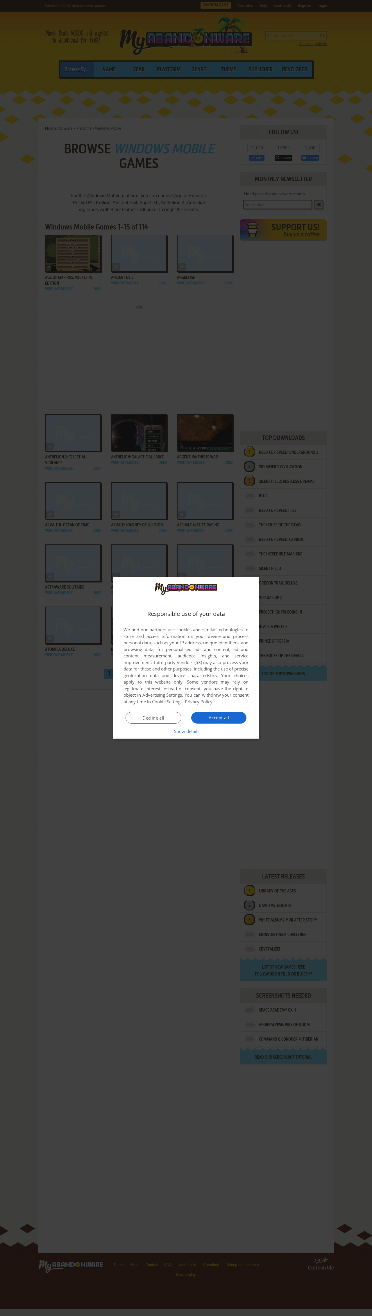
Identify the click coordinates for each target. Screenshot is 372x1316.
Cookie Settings (167, 701)
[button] (186, 731)
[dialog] (186, 658)
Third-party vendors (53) (177, 662)
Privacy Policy (198, 701)
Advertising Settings (162, 695)
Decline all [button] (153, 718)
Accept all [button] (219, 717)
